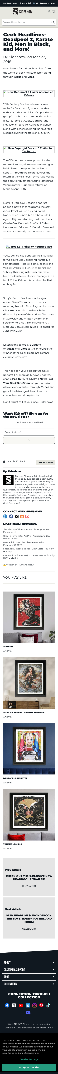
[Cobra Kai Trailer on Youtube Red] (29, 246)
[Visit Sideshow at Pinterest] (41, 1005)
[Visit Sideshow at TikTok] (48, 1005)
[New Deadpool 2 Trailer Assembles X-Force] (29, 95)
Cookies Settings (29, 1059)
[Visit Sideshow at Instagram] (34, 1005)
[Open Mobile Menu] (6, 11)
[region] (29, 1052)
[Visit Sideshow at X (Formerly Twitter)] (14, 1005)
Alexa (17, 76)
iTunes (29, 76)
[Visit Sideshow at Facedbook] (7, 1005)
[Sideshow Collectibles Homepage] (22, 12)
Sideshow (18, 57)
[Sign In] (49, 11)
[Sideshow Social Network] (28, 1005)
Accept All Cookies (29, 1067)
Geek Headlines (45, 463)
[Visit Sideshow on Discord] (28, 1013)
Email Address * (13, 432)
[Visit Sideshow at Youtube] (21, 1005)
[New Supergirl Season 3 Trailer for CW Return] (29, 151)
